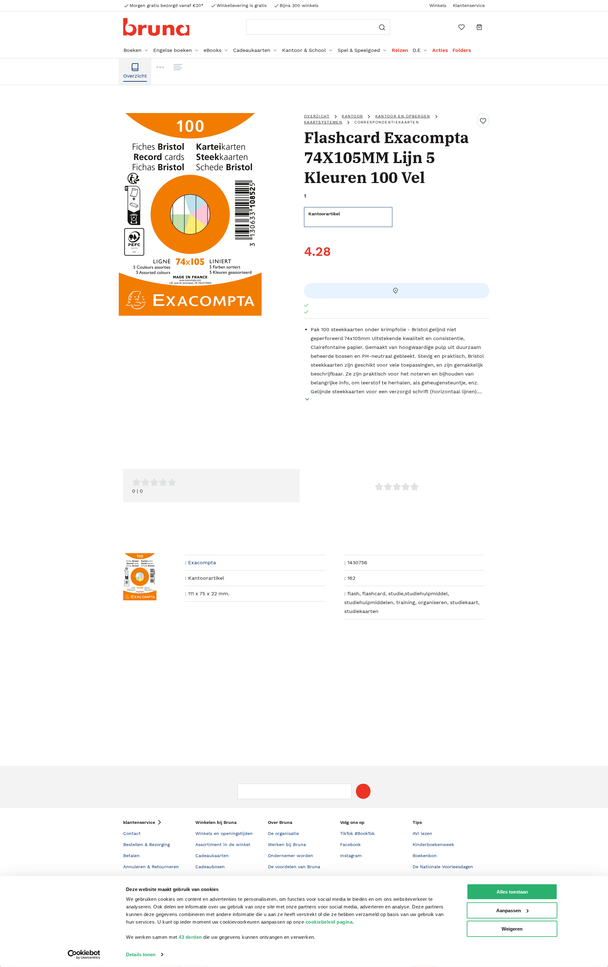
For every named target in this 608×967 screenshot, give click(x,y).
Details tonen (140, 954)
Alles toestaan (512, 891)
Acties (440, 50)
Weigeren (512, 929)
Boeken (133, 50)
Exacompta (202, 562)
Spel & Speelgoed (359, 50)
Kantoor (352, 116)
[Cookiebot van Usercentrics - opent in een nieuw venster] (84, 954)
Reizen (400, 50)
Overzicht (317, 116)
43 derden (190, 937)
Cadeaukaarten (251, 50)
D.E (417, 50)
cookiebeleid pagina (329, 922)
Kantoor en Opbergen (402, 116)
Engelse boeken (172, 50)
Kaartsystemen (323, 122)
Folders (462, 50)
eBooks (212, 50)
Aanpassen (508, 910)
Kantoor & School (304, 50)
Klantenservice (469, 5)
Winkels (437, 5)
